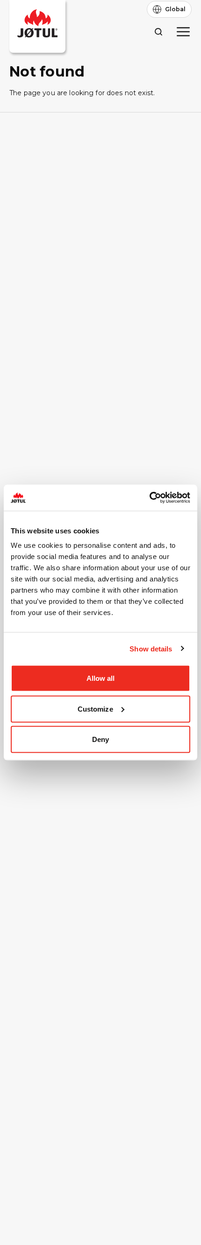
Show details (150, 648)
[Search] (158, 31)
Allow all (100, 678)
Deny (100, 739)
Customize (95, 709)
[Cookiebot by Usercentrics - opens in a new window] (149, 498)
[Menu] (183, 31)
